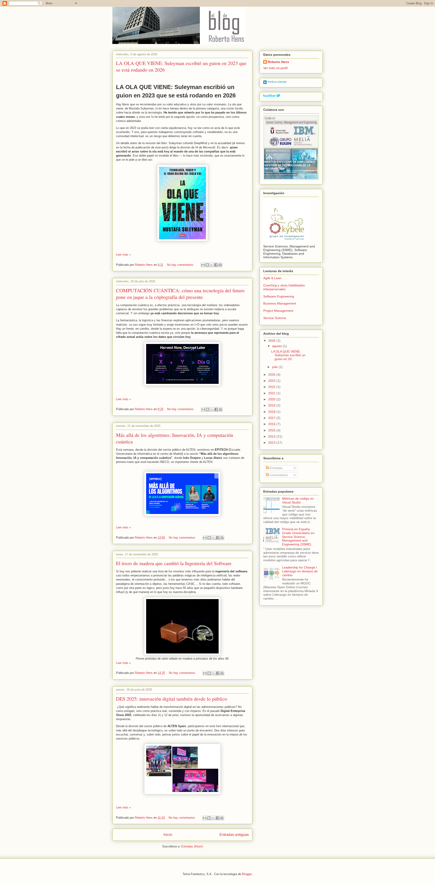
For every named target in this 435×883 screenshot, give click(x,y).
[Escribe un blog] (207, 265)
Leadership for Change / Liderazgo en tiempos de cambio (300, 571)
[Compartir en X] (211, 265)
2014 (272, 436)
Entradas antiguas (234, 835)
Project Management (278, 310)
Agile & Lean (272, 278)
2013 (272, 442)
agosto (277, 346)
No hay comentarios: (181, 264)
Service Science (274, 318)
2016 (272, 424)
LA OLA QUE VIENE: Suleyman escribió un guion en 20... (288, 355)
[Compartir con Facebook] (216, 265)
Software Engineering (278, 296)
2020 (272, 399)
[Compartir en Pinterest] (220, 265)
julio (275, 367)
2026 (272, 340)
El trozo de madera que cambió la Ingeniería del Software (174, 563)
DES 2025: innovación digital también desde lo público (171, 698)
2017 (272, 418)
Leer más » (123, 254)
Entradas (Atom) (192, 846)
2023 (272, 380)
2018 (272, 412)
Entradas (276, 468)
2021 (272, 393)
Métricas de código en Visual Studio (298, 500)
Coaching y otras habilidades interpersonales (284, 287)
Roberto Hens (278, 62)
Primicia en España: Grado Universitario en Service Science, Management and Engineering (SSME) (298, 536)
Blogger (247, 874)
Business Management (279, 303)
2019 (272, 405)
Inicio (168, 835)
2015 (272, 430)
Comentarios (278, 475)
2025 (272, 374)
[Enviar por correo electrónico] (203, 265)
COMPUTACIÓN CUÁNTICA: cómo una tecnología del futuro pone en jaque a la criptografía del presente (180, 293)
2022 (272, 387)
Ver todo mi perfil (275, 68)
